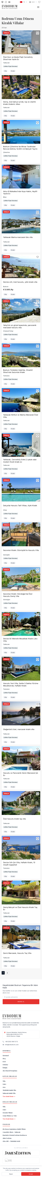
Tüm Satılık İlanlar (9, 1096)
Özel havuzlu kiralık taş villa (14, 819)
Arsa (4, 1087)
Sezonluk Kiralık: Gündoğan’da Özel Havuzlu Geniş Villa (17, 595)
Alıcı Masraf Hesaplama (10, 1071)
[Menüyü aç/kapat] (38, 7)
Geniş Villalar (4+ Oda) (10, 1116)
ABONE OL (21, 1001)
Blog (4, 1058)
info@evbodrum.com (12, 1044)
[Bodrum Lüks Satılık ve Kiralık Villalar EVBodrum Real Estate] (12, 1016)
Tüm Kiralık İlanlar (9, 1119)
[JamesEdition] (2, 2)
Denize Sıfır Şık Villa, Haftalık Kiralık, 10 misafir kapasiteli (19, 863)
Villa (5, 71)
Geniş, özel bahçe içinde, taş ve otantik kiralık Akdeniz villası (19, 103)
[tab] (14, 186)
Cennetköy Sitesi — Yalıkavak (11, 1132)
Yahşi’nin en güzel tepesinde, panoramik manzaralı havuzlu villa (19, 326)
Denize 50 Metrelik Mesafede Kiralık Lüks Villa (20, 640)
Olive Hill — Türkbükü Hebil (11, 1141)
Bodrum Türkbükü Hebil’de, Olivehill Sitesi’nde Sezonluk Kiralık (18, 371)
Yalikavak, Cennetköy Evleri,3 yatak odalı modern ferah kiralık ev (19, 461)
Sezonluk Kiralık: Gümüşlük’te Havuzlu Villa (21, 550)
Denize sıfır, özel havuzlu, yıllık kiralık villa (20, 282)
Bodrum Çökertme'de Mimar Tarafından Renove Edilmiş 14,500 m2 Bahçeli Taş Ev (20, 148)
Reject (11, 1174)
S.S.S (4, 1061)
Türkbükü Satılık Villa (9, 1090)
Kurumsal (6, 1055)
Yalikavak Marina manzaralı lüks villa (18, 237)
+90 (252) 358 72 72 (11, 1041)
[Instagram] (6, 2)
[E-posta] (9, 2)
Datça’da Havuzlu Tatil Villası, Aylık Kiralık (20, 506)
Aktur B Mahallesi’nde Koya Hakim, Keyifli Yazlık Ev (20, 192)
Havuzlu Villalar (8, 1113)
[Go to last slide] (5, 42)
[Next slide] (37, 42)
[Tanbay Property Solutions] (21, 1160)
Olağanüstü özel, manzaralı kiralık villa (18, 729)
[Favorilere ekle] (37, 33)
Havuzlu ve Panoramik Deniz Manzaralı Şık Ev (20, 774)
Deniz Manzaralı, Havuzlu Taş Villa (17, 953)
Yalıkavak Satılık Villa (9, 1093)
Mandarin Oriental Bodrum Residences (15, 1135)
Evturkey (5, 1064)
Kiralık (13, 71)
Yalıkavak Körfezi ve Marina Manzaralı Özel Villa (20, 416)
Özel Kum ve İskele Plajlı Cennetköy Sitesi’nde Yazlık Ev (18, 58)
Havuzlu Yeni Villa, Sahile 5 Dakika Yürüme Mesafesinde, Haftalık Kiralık (20, 684)
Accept (31, 1174)
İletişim (5, 1067)
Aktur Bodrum (7, 1138)
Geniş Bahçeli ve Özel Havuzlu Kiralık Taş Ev (20, 908)
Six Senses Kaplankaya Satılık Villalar (14, 1129)
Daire (4, 1084)
